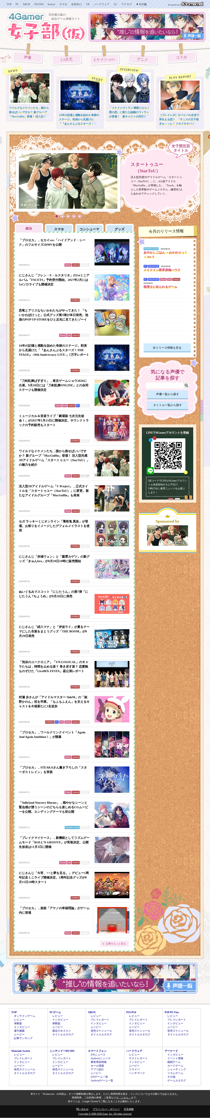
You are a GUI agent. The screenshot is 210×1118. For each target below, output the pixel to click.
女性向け (76, 4)
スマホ (63, 4)
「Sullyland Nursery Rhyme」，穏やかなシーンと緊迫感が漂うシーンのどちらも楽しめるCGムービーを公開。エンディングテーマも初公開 (53, 807)
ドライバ (134, 1069)
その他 (171, 1076)
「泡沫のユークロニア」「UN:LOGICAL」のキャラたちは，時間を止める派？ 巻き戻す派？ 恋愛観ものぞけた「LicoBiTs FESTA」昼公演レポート (53, 666)
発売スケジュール (101, 1030)
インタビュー (22, 1027)
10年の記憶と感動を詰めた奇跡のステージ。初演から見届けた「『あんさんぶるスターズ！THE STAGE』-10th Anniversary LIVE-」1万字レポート (79, 123)
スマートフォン (97, 1050)
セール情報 (97, 1065)
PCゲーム (55, 1012)
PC (17, 4)
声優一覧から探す (167, 394)
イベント (85, 335)
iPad (69, 335)
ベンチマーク (137, 1073)
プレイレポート (100, 1019)
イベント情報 (175, 1058)
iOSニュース (98, 1054)
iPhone (68, 265)
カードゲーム (175, 1065)
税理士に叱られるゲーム (160, 286)
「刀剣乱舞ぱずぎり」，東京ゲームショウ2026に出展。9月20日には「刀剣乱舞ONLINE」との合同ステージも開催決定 (53, 385)
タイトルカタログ (63, 1034)
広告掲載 (129, 1109)
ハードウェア (102, 4)
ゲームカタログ (176, 1080)
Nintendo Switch (72, 827)
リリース (85, 265)
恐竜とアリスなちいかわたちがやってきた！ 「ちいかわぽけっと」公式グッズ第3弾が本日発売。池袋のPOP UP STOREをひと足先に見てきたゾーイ (53, 315)
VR (88, 4)
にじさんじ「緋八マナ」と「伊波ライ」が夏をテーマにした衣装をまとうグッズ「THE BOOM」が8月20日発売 (54, 631)
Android (75, 265)
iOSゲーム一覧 (99, 1076)
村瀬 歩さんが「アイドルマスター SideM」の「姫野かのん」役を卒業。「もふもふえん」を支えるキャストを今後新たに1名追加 (54, 702)
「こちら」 (125, 1097)
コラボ (181, 57)
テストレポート (138, 1058)
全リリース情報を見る (167, 347)
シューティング (176, 1069)
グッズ (119, 229)
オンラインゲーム (24, 1015)
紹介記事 (85, 476)
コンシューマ (89, 229)
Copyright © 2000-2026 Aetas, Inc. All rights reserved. (105, 1113)
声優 (27, 57)
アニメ (142, 59)
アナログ (126, 4)
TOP (9, 4)
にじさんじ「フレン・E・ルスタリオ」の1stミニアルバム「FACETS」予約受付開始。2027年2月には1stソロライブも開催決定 (54, 280)
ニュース (85, 300)
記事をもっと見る (116, 943)
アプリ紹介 (97, 1069)
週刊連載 (19, 1030)
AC (115, 4)
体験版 (18, 1023)
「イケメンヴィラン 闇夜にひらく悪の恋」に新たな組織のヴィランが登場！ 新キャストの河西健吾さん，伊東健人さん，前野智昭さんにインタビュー (129, 116)
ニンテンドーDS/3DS (62, 1050)
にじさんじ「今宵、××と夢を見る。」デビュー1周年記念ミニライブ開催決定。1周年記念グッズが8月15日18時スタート (54, 877)
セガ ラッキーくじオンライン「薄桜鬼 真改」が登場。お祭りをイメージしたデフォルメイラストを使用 (54, 526)
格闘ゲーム (174, 1062)
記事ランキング (23, 1038)
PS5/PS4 (39, 4)
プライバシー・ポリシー (106, 1109)
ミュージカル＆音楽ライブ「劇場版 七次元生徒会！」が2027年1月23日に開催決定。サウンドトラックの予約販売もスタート (54, 420)
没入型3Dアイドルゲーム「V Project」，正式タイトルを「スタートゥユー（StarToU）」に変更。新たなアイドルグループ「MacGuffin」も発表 (54, 491)
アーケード (171, 1050)
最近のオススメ (61, 1030)
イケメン (104, 59)
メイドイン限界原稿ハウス (162, 270)
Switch (51, 4)
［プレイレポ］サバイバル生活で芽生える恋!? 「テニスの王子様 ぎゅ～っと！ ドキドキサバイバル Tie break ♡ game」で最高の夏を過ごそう (179, 123)
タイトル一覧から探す (167, 405)
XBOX (26, 4)
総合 (29, 228)
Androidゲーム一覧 (102, 1080)
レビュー (19, 1019)
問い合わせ (82, 1109)
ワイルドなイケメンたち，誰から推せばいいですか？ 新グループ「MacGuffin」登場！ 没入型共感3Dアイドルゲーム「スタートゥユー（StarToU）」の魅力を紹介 (30, 116)
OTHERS (75, 300)
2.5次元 (66, 59)
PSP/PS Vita (172, 1012)
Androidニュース (101, 1058)
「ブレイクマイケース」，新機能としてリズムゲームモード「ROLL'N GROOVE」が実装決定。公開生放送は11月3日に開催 (54, 842)
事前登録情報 (99, 1062)
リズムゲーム (175, 1073)
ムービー (19, 1034)
